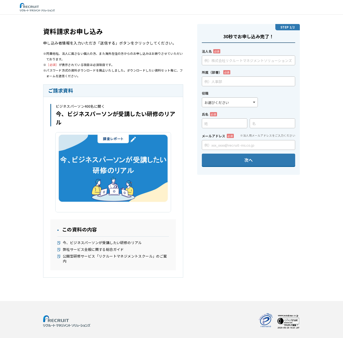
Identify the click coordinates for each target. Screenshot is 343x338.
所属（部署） (216, 72)
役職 (205, 93)
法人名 (211, 51)
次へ (248, 160)
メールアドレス (217, 136)
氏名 (209, 114)
